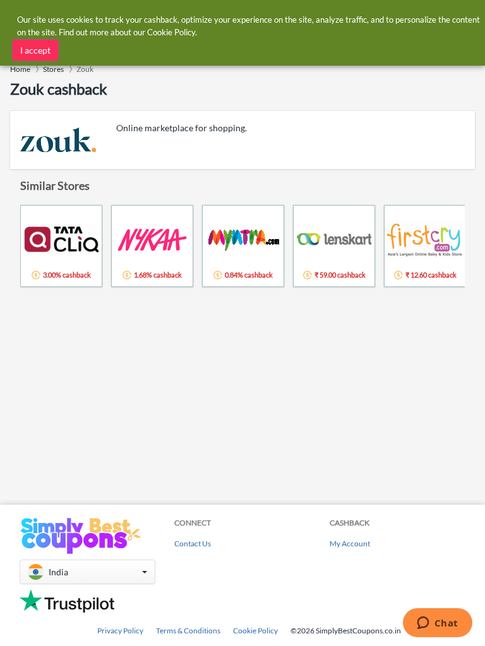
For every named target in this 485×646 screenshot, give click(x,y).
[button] (87, 572)
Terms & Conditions (188, 630)
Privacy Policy (120, 630)
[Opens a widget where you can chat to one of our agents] (437, 624)
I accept (35, 50)
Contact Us (192, 543)
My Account (350, 543)
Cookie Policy (255, 630)
